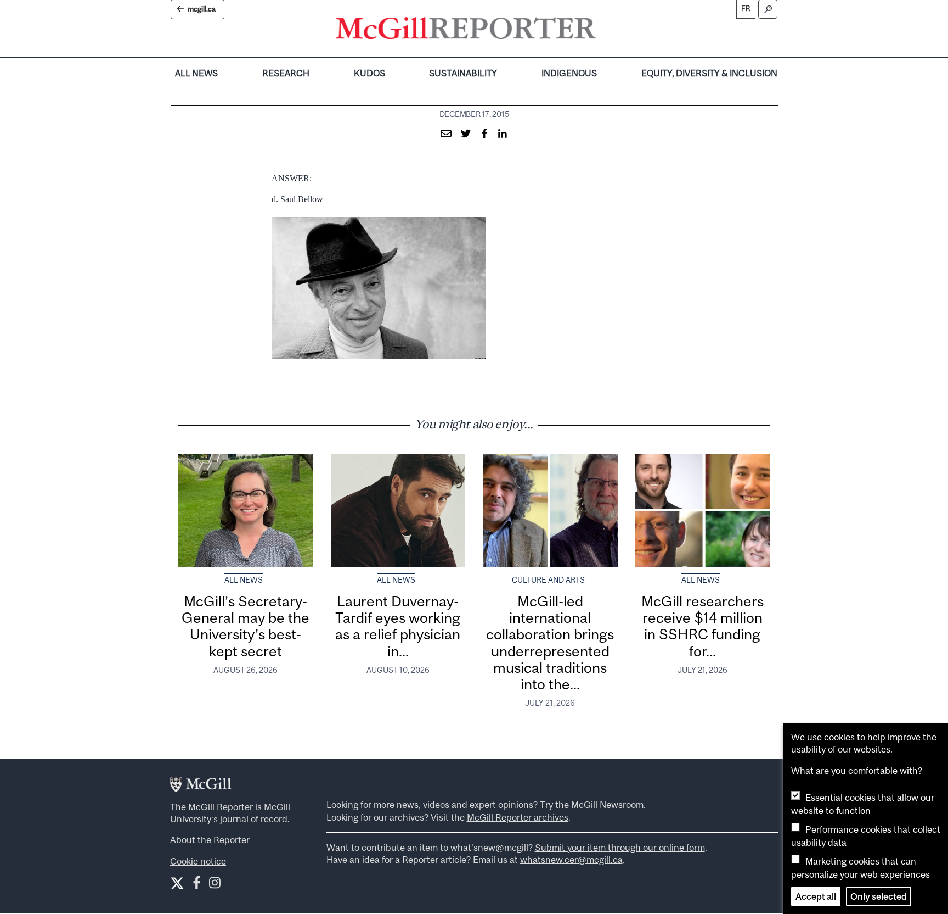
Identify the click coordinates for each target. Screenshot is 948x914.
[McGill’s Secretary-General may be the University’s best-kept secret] (245, 510)
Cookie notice (198, 861)
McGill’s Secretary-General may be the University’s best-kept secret (245, 626)
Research (285, 73)
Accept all (815, 896)
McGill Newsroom (607, 804)
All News (196, 73)
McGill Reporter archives (517, 817)
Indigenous (569, 73)
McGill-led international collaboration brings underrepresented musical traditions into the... (550, 643)
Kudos (369, 73)
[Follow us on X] (177, 883)
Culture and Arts (548, 580)
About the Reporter (210, 839)
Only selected (878, 896)
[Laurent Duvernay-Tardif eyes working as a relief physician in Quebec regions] (398, 510)
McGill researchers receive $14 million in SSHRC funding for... (702, 626)
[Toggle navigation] (606, 31)
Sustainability (463, 73)
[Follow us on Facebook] (196, 885)
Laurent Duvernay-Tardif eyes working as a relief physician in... (397, 626)
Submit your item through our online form (620, 847)
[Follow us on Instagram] (215, 885)
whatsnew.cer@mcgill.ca (571, 859)
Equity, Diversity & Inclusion (709, 73)
